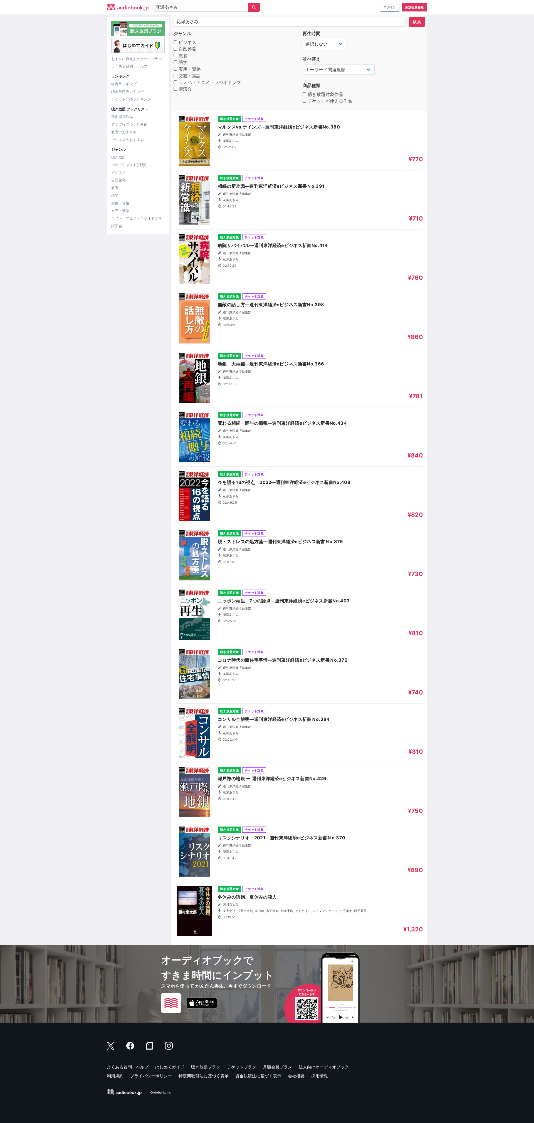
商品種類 (311, 85)
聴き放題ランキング (127, 91)
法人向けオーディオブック (324, 1067)
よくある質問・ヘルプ (129, 66)
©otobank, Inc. (161, 1092)
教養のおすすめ (124, 132)
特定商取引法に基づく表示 (204, 1076)
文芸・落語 (120, 210)
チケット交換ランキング (131, 99)
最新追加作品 (122, 116)
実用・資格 (120, 203)
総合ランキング (124, 83)
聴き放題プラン (205, 1067)
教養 (114, 187)
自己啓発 (118, 180)
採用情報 (319, 1076)
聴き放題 (118, 157)
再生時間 (311, 33)
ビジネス (118, 172)
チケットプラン (241, 1067)
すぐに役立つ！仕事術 (129, 124)
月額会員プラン (277, 1067)
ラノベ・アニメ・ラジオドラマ (136, 218)
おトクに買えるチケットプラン (136, 58)
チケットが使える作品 (329, 101)
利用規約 (115, 1076)
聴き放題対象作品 (324, 94)
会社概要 (296, 1076)
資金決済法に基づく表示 (258, 1076)
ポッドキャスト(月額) (129, 164)
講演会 (116, 226)
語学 (114, 195)
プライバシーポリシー (151, 1076)
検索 (416, 21)
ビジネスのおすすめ (127, 139)
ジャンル (182, 33)
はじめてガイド (169, 1067)
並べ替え (311, 59)
